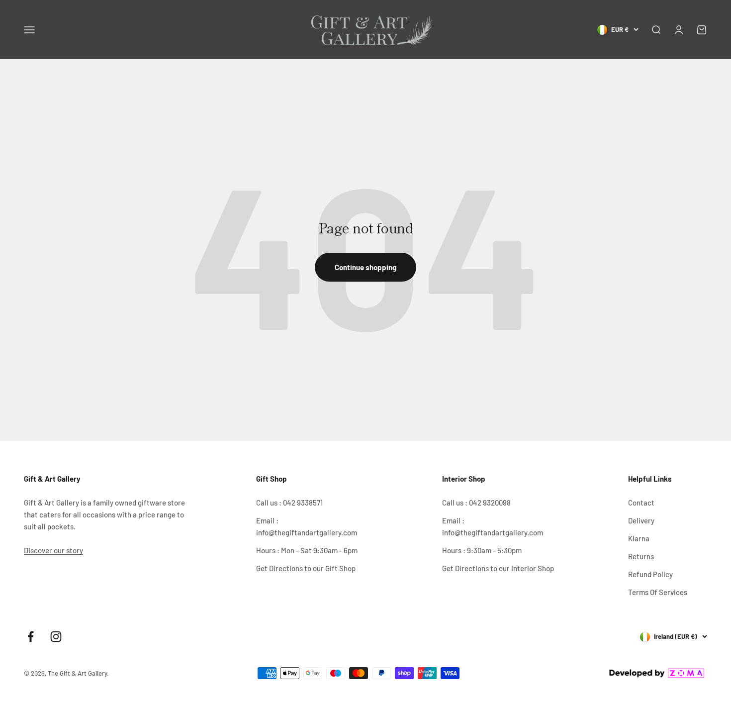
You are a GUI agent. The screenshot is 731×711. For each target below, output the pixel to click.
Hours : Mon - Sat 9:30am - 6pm (307, 550)
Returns (641, 556)
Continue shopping (365, 267)
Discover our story (53, 550)
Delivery (641, 520)
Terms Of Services (657, 592)
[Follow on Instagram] (56, 636)
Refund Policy (650, 574)
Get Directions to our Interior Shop (498, 568)
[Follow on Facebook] (30, 636)
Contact (641, 502)
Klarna (638, 538)
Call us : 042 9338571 (289, 502)
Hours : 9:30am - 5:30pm (482, 550)
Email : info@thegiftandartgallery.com (306, 526)
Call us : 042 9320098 (476, 502)
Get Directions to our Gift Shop (306, 568)
